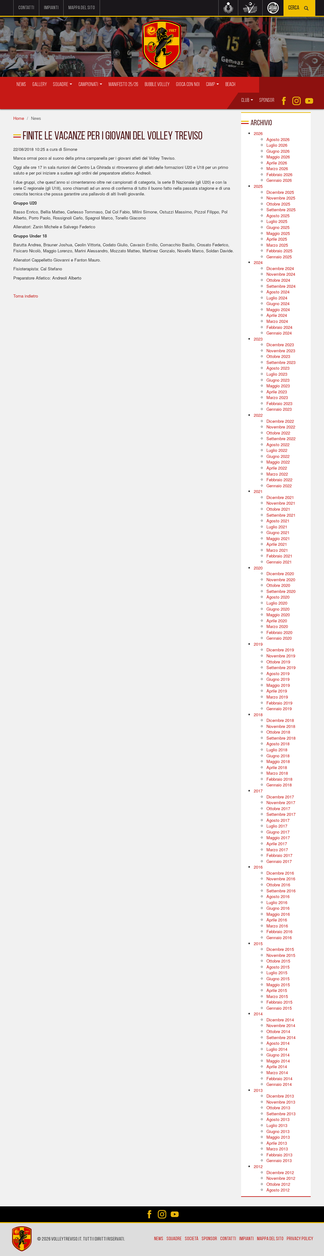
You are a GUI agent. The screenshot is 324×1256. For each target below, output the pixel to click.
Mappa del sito (81, 7)
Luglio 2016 (276, 902)
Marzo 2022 (277, 474)
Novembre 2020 (280, 579)
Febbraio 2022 (279, 480)
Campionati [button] (88, 84)
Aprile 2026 (276, 163)
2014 (258, 1014)
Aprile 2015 (276, 990)
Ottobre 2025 (278, 204)
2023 (258, 339)
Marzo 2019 (277, 697)
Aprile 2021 (276, 544)
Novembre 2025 (280, 198)
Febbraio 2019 (279, 703)
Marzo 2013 (277, 1149)
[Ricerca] (306, 9)
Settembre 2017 (281, 814)
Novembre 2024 (280, 274)
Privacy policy (300, 1238)
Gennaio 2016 (279, 937)
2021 (258, 491)
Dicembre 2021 (280, 497)
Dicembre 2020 (280, 573)
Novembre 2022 (280, 427)
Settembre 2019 (281, 667)
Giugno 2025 (278, 227)
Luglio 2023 (276, 374)
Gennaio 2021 (279, 562)
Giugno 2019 (278, 679)
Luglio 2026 (276, 145)
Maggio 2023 (278, 386)
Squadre (174, 1238)
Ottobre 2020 (278, 585)
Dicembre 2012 (280, 1172)
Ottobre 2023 (278, 356)
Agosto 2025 (278, 215)
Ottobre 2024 (278, 280)
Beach (230, 84)
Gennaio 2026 (279, 180)
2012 (258, 1166)
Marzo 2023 (277, 397)
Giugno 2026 (278, 151)
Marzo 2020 (277, 626)
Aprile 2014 (276, 1066)
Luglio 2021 (276, 527)
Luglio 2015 (276, 973)
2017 (258, 791)
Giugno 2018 (278, 756)
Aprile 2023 (276, 392)
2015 (258, 943)
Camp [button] (211, 84)
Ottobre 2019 (278, 662)
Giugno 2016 (278, 908)
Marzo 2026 (277, 168)
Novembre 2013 (280, 1102)
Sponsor (266, 100)
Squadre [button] (61, 84)
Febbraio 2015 (279, 1002)
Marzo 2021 (277, 550)
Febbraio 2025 (279, 251)
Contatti (26, 7)
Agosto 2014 (278, 1043)
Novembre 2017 (280, 802)
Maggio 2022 (278, 462)
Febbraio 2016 (279, 931)
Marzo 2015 (277, 996)
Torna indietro (25, 296)
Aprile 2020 (276, 621)
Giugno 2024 (278, 303)
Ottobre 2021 (278, 509)
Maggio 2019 (278, 685)
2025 (258, 186)
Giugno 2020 (278, 609)
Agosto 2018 (278, 744)
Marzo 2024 (277, 321)
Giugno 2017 (278, 832)
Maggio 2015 (278, 985)
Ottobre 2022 (278, 433)
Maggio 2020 (278, 615)
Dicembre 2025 (280, 192)
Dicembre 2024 (280, 268)
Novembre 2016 (280, 879)
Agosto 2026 (278, 139)
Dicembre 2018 (280, 720)
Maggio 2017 (278, 837)
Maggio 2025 (278, 233)
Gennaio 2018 (279, 785)
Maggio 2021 (278, 538)
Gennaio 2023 (279, 409)
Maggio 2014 (278, 1061)
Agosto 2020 (278, 597)
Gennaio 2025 (279, 257)
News (21, 84)
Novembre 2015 (280, 955)
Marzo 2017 (277, 850)
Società (191, 1238)
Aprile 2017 (276, 843)
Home (18, 118)
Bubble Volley (157, 84)
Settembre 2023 (281, 362)
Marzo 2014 (277, 1072)
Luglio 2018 (276, 750)
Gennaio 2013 (279, 1160)
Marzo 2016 (277, 926)
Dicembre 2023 (280, 345)
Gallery (39, 84)
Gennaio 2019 (279, 708)
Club (245, 100)
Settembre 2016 (281, 891)
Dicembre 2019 (280, 650)
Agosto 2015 (278, 967)
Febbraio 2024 (279, 327)
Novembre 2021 (280, 503)
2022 (258, 415)
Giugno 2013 (278, 1131)
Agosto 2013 (278, 1119)
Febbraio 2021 (279, 556)
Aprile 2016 (276, 920)
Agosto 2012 (278, 1190)
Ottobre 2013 (278, 1108)
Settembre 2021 (281, 515)
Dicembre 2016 (280, 873)
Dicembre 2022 (280, 421)
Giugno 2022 (278, 456)
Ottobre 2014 (278, 1031)
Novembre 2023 (280, 351)
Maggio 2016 (278, 914)
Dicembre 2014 (280, 1020)
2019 (258, 644)
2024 (258, 262)
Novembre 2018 (280, 726)
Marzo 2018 (277, 773)
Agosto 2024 (278, 292)
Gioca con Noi (188, 84)
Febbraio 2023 (279, 403)
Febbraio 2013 (279, 1155)
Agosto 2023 (278, 368)
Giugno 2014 (278, 1055)
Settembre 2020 (281, 591)
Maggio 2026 (278, 157)
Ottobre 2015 (278, 961)
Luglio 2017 (276, 826)
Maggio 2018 (278, 761)
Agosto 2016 (278, 896)
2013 (258, 1090)
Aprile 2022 (276, 468)
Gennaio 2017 (279, 861)
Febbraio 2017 (279, 855)
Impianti (51, 7)
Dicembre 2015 (280, 949)
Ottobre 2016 (278, 885)
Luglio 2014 (276, 1049)
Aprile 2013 (276, 1143)
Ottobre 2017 (278, 808)
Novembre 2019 (280, 656)
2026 (258, 133)
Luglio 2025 (276, 221)
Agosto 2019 (278, 673)
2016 (258, 867)
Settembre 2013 (281, 1114)
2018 (258, 714)
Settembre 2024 (281, 286)
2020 (258, 568)
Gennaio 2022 (279, 486)
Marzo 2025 (277, 245)
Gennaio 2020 (279, 638)
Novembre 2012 (280, 1178)
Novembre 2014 (280, 1025)
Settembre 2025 (281, 209)
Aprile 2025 (276, 239)
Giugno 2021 (278, 532)
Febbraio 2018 (279, 779)
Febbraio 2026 (279, 174)
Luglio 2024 (276, 298)
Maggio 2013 (278, 1137)
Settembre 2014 (281, 1037)
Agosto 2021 (278, 521)
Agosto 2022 (278, 444)
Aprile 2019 (276, 691)
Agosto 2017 (278, 820)
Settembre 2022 (281, 438)
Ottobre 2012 (278, 1184)
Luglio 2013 (276, 1125)
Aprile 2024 (276, 315)
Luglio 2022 (276, 450)
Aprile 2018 (276, 767)
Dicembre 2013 (280, 1096)
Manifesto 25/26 (123, 84)
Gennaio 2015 (279, 1008)
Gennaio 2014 (279, 1084)
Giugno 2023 (278, 380)
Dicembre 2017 (280, 797)
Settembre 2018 (281, 738)
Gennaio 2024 (279, 333)
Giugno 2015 (278, 979)
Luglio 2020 (276, 603)
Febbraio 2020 (279, 632)
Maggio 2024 (278, 309)
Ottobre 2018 (278, 732)
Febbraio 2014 (279, 1078)
